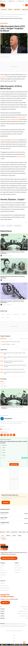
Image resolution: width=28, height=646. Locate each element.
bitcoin (1, 381)
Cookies (14, 641)
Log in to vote (14, 464)
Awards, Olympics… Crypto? (8, 344)
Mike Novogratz (3, 386)
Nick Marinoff (8, 418)
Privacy (14, 638)
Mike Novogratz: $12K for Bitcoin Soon (11, 341)
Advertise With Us (4, 585)
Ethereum (24, 314)
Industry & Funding (22, 532)
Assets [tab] (14, 535)
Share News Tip (3, 572)
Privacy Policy (17, 565)
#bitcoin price (9, 225)
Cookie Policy (17, 570)
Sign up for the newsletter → (9, 558)
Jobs (1, 577)
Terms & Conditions (19, 567)
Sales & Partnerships (4, 590)
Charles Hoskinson (14, 140)
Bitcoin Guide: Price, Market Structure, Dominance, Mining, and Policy (12, 14)
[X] (1, 435)
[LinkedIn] (8, 435)
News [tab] (2, 535)
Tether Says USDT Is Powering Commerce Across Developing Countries (13, 361)
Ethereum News (17, 9)
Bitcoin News (3, 9)
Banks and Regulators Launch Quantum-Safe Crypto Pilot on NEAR (15, 357)
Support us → (5, 602)
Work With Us (3, 574)
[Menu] (26, 5)
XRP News (10, 9)
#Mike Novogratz (17, 225)
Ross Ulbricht (3, 140)
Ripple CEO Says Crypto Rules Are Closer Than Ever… (14, 369)
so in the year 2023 (20, 117)
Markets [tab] (8, 535)
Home (1, 12)
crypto (2, 317)
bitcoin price (2, 383)
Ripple (8, 317)
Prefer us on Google (5, 429)
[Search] (23, 5)
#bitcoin (2, 225)
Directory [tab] (3, 538)
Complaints (17, 572)
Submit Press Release (4, 588)
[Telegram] (11, 435)
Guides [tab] (19, 535)
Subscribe (5, 502)
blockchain (9, 314)
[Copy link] (14, 435)
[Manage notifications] (24, 642)
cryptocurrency (16, 314)
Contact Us (2, 570)
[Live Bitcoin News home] (3, 5)
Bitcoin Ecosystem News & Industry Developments (9, 16)
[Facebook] (5, 435)
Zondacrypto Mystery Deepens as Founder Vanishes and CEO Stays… (15, 366)
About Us (2, 565)
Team (1, 567)
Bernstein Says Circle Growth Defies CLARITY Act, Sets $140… (14, 353)
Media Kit (2, 583)
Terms (14, 635)
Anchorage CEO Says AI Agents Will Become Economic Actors (14, 373)
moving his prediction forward (12, 119)
